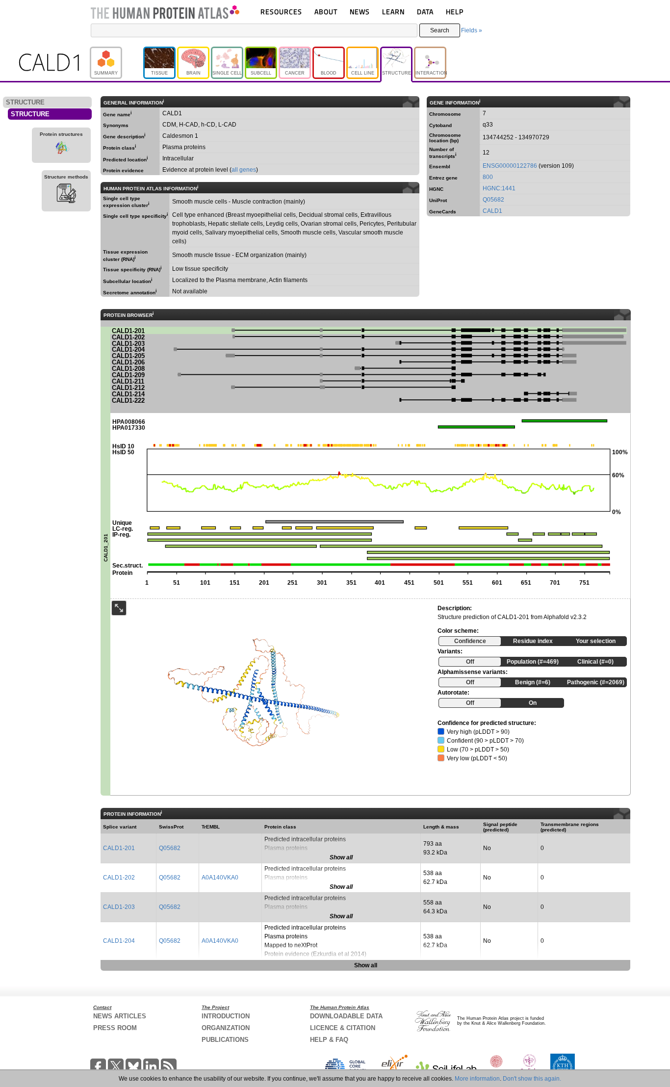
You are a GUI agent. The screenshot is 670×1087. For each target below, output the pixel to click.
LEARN (393, 11)
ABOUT (325, 11)
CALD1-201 (119, 848)
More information (477, 1078)
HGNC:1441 (499, 188)
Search (439, 30)
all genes (244, 169)
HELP (455, 11)
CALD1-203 (119, 907)
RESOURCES (281, 11)
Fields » (471, 30)
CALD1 (492, 210)
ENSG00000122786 (510, 165)
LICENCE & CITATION (342, 1028)
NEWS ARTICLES (119, 1016)
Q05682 (493, 199)
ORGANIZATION (226, 1028)
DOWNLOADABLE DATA (346, 1016)
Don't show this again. (532, 1078)
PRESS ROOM (115, 1028)
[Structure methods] (66, 194)
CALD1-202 (119, 877)
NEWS (360, 11)
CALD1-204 (119, 940)
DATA (425, 11)
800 (488, 177)
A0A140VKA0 (220, 877)
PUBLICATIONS (225, 1039)
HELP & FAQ (329, 1039)
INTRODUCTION (226, 1016)
